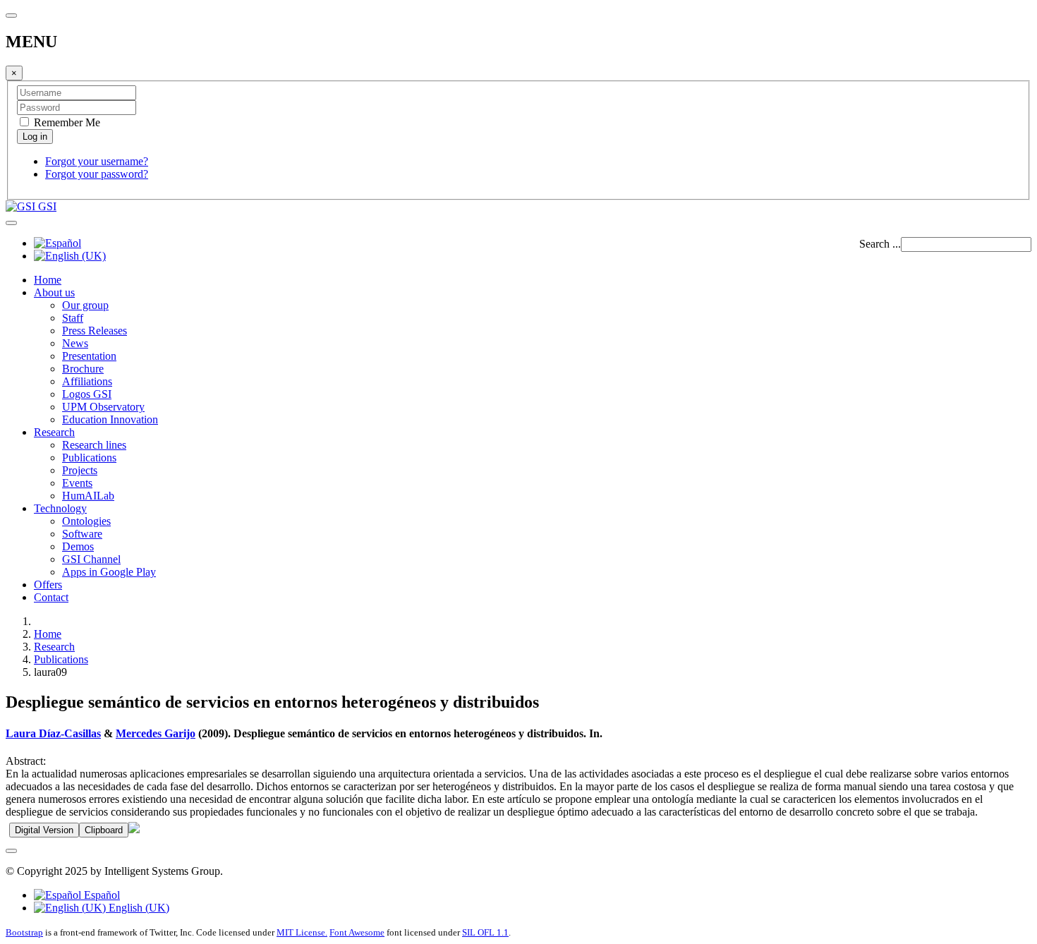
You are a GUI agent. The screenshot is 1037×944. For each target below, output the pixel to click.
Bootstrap (24, 932)
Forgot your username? (96, 161)
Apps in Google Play (109, 572)
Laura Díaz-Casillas (53, 733)
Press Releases (94, 331)
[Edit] (134, 829)
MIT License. (302, 932)
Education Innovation (110, 419)
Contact (51, 597)
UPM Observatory (103, 407)
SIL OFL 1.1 (485, 932)
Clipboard (104, 830)
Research (54, 432)
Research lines (94, 445)
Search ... (880, 244)
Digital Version (44, 830)
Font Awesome (356, 932)
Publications (89, 458)
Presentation (89, 356)
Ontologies (86, 521)
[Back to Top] (11, 851)
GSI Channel (91, 559)
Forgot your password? (96, 174)
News (75, 343)
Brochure (83, 369)
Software (82, 534)
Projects (79, 470)
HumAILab (88, 496)
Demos (78, 546)
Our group (85, 305)
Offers (48, 585)
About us (54, 292)
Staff (72, 318)
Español (100, 895)
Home (47, 280)
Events (77, 483)
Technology (60, 508)
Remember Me (65, 122)
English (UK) (137, 908)
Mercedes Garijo (155, 733)
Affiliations (87, 381)
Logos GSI (86, 394)
